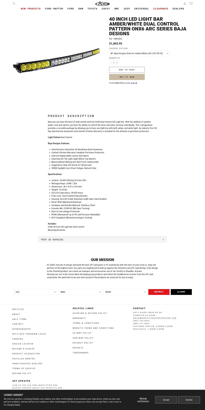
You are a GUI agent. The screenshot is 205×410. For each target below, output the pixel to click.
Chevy (106, 8)
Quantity (114, 58)
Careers (17, 338)
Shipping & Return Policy (90, 313)
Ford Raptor (54, 8)
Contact (18, 323)
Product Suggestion (26, 353)
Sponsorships (21, 328)
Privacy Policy (13, 404)
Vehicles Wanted (23, 358)
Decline (189, 400)
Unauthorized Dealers (27, 363)
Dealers (178, 8)
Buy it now (127, 77)
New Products (31, 8)
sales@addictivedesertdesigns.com (155, 317)
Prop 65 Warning (52, 239)
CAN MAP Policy (83, 337)
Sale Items (19, 319)
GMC (116, 8)
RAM (80, 8)
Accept (166, 400)
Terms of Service (24, 368)
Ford (70, 8)
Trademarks (81, 352)
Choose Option (118, 48)
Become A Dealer (23, 348)
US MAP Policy (82, 332)
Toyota (93, 8)
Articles (18, 309)
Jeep (126, 8)
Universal (141, 8)
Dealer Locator (23, 343)
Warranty (79, 318)
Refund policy (21, 373)
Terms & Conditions (86, 322)
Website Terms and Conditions (93, 327)
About (16, 314)
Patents (78, 347)
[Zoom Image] (56, 61)
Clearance (160, 8)
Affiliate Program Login (29, 333)
